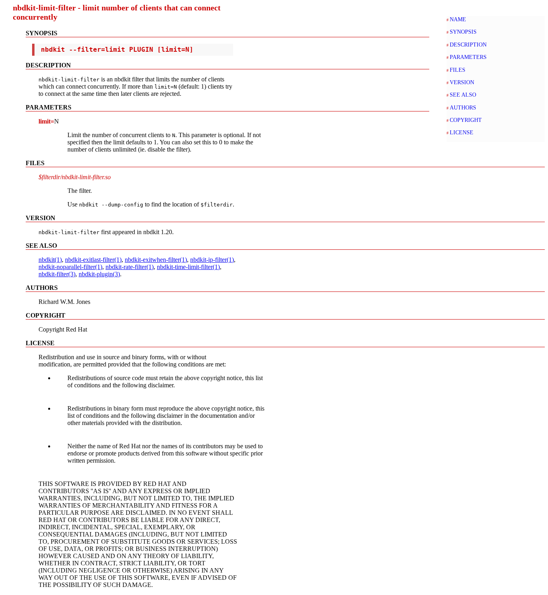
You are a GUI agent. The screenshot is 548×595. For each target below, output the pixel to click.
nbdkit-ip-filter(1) (212, 259)
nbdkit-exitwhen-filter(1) (156, 259)
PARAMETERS (468, 57)
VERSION (462, 82)
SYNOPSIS (463, 31)
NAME (458, 19)
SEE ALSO (463, 94)
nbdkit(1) (50, 259)
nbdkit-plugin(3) (99, 274)
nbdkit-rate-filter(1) (130, 266)
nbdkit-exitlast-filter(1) (93, 259)
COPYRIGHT (466, 120)
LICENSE (461, 132)
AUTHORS (463, 107)
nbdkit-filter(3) (57, 274)
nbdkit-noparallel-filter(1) (70, 266)
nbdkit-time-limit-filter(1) (188, 266)
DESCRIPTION (468, 44)
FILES (457, 70)
